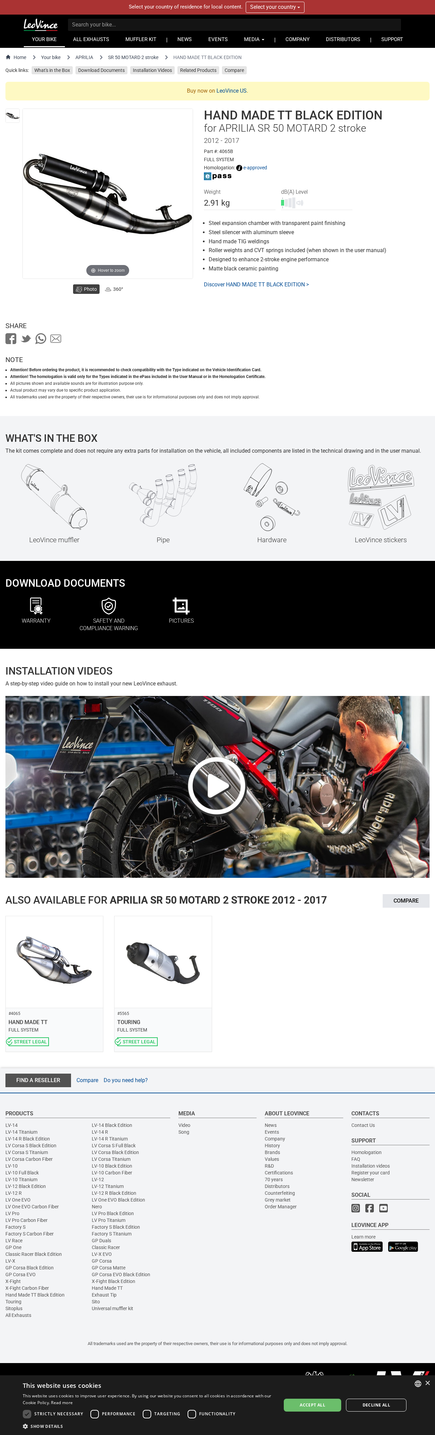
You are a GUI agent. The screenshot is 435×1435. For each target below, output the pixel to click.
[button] (148, 1426)
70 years (274, 1179)
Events (272, 1132)
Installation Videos (152, 70)
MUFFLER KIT (140, 39)
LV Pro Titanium (108, 1220)
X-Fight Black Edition (113, 1281)
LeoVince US (231, 91)
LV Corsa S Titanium (26, 1152)
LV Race (13, 1240)
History (272, 1145)
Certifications (279, 1172)
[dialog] (217, 1405)
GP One (13, 1247)
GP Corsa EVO (20, 1274)
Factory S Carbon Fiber (29, 1233)
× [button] (427, 1383)
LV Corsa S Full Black (114, 1145)
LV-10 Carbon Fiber (112, 1172)
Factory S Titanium (112, 1233)
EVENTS (218, 39)
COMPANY (297, 39)
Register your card (370, 1172)
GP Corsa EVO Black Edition (121, 1274)
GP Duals (101, 1240)
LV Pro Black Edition (113, 1213)
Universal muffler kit (112, 1308)
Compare (234, 70)
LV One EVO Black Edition (118, 1200)
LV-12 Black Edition (25, 1186)
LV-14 (11, 1125)
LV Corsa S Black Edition (30, 1145)
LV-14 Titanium (21, 1132)
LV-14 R (100, 1132)
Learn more (363, 1237)
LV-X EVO (102, 1254)
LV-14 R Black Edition (27, 1138)
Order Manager (281, 1206)
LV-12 (98, 1179)
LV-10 (11, 1166)
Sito (96, 1301)
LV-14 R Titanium (110, 1138)
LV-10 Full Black (22, 1172)
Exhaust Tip (104, 1295)
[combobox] (418, 1383)
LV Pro (12, 1213)
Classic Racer (106, 1247)
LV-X (10, 1261)
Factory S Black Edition (116, 1227)
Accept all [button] (312, 1405)
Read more (62, 1402)
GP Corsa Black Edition (29, 1267)
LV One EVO (18, 1200)
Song (183, 1132)
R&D (269, 1166)
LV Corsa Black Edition (115, 1152)
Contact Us (363, 1125)
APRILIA (84, 57)
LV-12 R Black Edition (114, 1193)
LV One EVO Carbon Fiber (32, 1206)
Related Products (198, 70)
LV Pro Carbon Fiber (26, 1220)
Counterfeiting (280, 1193)
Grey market (278, 1200)
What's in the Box (52, 70)
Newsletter (362, 1179)
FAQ (355, 1159)
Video (184, 1125)
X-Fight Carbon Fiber (27, 1288)
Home (20, 57)
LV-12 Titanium (108, 1186)
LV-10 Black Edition (112, 1166)
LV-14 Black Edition (112, 1125)
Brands (272, 1152)
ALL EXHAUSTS (91, 39)
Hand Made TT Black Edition (35, 1295)
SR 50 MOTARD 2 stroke (133, 57)
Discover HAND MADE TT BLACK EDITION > (256, 284)
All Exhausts (18, 1315)
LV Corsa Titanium (111, 1159)
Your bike (50, 57)
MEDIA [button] (252, 39)
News (271, 1125)
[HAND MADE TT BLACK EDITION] (12, 116)
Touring (13, 1301)
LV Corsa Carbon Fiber (29, 1159)
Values (272, 1159)
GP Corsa (102, 1261)
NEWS (184, 39)
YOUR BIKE (44, 39)
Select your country (273, 7)
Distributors (277, 1186)
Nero (97, 1206)
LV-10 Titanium (21, 1179)
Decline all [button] (376, 1405)
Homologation (366, 1152)
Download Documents (101, 70)
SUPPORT (392, 39)
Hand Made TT (107, 1288)
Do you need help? (126, 1080)
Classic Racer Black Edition (33, 1254)
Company (275, 1138)
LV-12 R (13, 1193)
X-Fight (13, 1281)
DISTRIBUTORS (343, 39)
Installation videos (370, 1166)
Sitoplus (13, 1308)
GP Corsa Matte (108, 1267)
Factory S (15, 1227)
